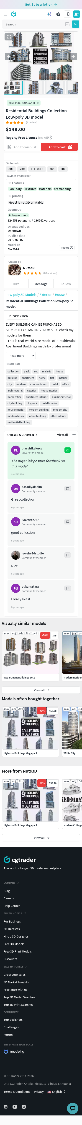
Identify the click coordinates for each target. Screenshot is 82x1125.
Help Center (12, 906)
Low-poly (15, 188)
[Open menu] (5, 14)
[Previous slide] (9, 56)
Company (9, 882)
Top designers (13, 1020)
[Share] (65, 156)
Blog (7, 891)
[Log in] (67, 14)
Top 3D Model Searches (19, 997)
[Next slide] (73, 56)
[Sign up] (76, 14)
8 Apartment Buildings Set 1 (19, 677)
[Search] (75, 24)
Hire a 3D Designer (16, 936)
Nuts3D (29, 267)
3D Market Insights (16, 982)
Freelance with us (15, 990)
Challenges (11, 1027)
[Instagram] (24, 1106)
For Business (12, 921)
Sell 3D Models (13, 966)
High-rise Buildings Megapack (20, 825)
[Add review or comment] (74, 434)
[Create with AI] (49, 14)
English (54, 1092)
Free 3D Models (14, 944)
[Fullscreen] (9, 36)
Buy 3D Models (13, 913)
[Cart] (58, 14)
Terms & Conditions (17, 1092)
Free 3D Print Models (18, 951)
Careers (9, 898)
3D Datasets (12, 929)
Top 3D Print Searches (18, 1005)
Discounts (10, 959)
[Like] (16, 156)
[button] (67, 24)
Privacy (39, 1092)
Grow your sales (15, 975)
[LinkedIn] (6, 1106)
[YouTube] (15, 1106)
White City (69, 753)
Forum (8, 1035)
